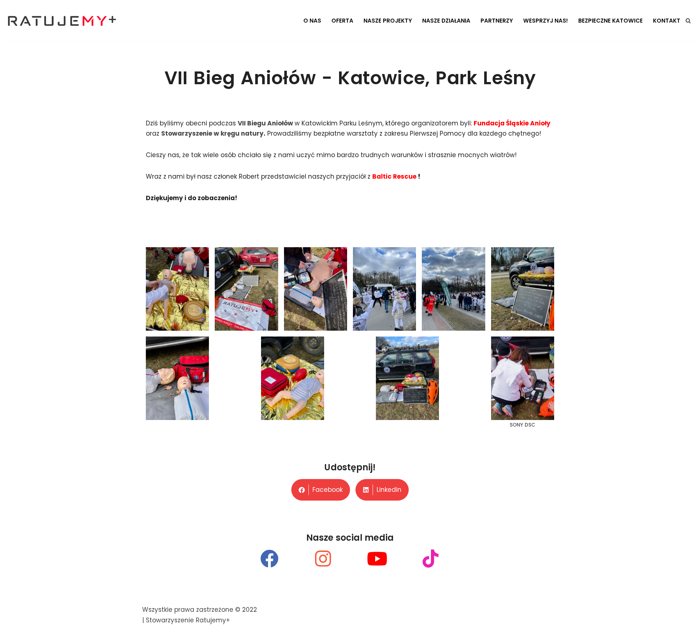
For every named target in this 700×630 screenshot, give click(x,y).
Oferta (342, 20)
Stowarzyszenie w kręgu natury (212, 133)
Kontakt (666, 20)
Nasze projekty (387, 20)
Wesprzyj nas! (545, 20)
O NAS (312, 20)
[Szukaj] (688, 20)
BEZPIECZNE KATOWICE (610, 20)
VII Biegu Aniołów (265, 123)
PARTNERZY (497, 20)
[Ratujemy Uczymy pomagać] (61, 21)
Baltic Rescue (395, 176)
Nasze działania (446, 20)
